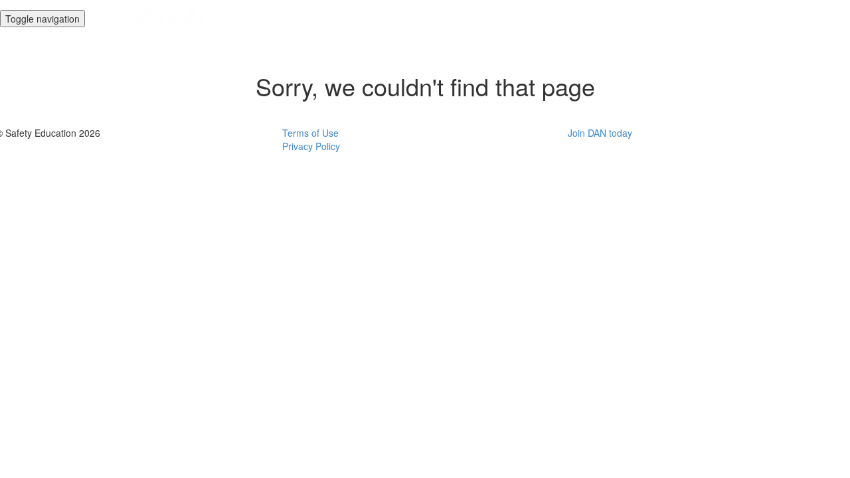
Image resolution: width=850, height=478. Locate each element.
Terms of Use (310, 132)
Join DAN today (600, 132)
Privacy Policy (311, 146)
